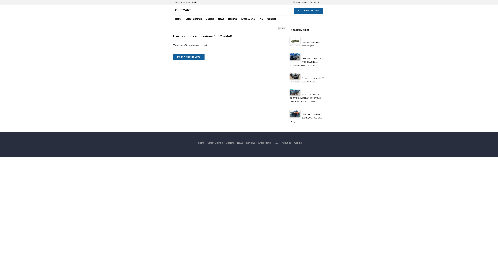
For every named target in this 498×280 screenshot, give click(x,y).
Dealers (210, 19)
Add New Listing (308, 10)
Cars (177, 2)
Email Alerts (248, 19)
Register (313, 2)
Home (178, 19)
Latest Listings (193, 19)
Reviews (232, 19)
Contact (271, 19)
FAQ (261, 19)
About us (286, 143)
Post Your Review (188, 57)
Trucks (194, 2)
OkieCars (183, 10)
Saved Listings (301, 2)
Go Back (282, 29)
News (221, 19)
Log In (320, 2)
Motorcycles (185, 2)
